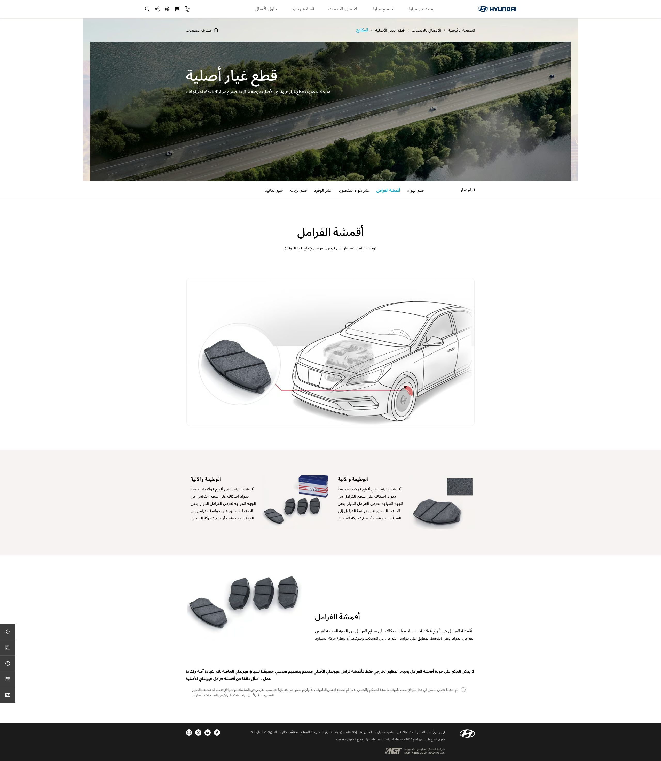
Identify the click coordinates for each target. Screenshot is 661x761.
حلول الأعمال (266, 8)
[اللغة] (187, 9)
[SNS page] (157, 9)
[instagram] (189, 732)
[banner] (330, 111)
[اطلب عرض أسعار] (177, 9)
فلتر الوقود (322, 190)
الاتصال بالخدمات (343, 8)
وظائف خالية (289, 731)
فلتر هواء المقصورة (354, 190)
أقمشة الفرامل (388, 190)
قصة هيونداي (303, 8)
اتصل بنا (366, 731)
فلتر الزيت (298, 190)
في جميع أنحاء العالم (431, 731)
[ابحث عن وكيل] (7, 632)
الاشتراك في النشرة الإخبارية (394, 731)
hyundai (497, 9)
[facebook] (217, 732)
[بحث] (147, 9)
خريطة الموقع (310, 731)
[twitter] (198, 732)
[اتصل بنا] (7, 695)
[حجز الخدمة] (7, 679)
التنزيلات (270, 731)
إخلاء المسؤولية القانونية (340, 731)
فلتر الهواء (415, 190)
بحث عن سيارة (421, 8)
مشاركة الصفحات (199, 30)
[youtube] (207, 732)
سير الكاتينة (273, 190)
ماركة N (255, 731)
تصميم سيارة (383, 8)
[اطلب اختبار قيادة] (167, 9)
